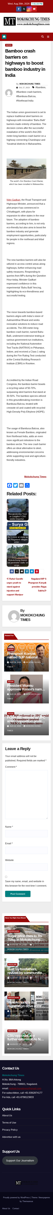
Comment (11, 767)
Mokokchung (13, 931)
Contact (16, 1208)
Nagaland (12, 964)
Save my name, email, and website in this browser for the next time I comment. (26, 883)
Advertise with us (11, 1137)
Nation (8, 45)
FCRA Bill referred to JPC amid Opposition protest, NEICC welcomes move (26, 721)
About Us (7, 1115)
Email (9, 843)
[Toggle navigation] (48, 36)
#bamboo (40, 87)
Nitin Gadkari (13, 200)
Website (9, 860)
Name (9, 827)
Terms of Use (9, 1122)
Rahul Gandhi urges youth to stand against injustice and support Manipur (15, 587)
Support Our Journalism (20, 1160)
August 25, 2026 (19, 945)
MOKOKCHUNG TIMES (29, 84)
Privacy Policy (10, 1130)
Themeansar (27, 1201)
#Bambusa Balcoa (25, 96)
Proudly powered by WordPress (16, 1197)
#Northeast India (24, 100)
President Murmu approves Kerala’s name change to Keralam (25, 689)
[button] (42, 36)
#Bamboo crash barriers (28, 92)
